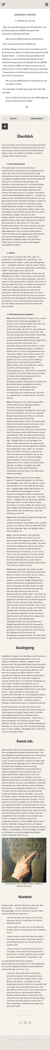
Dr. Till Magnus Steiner (25, 1015)
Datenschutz (21, 1047)
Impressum (30, 1047)
